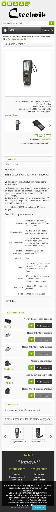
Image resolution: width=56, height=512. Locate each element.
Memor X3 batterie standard (39, 333)
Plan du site (17, 480)
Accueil (6, 37)
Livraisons (17, 474)
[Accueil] (4, 4)
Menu (12, 30)
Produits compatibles (14, 312)
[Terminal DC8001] (39, 433)
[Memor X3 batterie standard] (7, 335)
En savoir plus (11, 159)
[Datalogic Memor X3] (17, 433)
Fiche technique (12, 164)
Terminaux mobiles (30, 37)
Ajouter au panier (43, 326)
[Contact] (10, 4)
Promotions (39, 474)
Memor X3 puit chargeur (41, 361)
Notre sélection (39, 480)
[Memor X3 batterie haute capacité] (7, 349)
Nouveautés (47, 30)
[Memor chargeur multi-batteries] (7, 321)
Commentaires (11, 404)
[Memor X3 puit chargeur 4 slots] (7, 377)
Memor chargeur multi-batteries (38, 319)
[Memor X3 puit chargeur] (7, 363)
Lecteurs (16, 37)
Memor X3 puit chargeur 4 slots (38, 375)
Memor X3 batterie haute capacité (37, 347)
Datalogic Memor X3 (17, 442)
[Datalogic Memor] (17, 125)
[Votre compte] (21, 4)
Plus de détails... (12, 115)
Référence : (35, 139)
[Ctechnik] (28, 13)
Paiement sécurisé (17, 477)
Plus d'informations (21, 507)
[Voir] (31, 325)
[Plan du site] (16, 4)
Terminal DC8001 (38, 442)
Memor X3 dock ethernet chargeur (37, 389)
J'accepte (38, 507)
